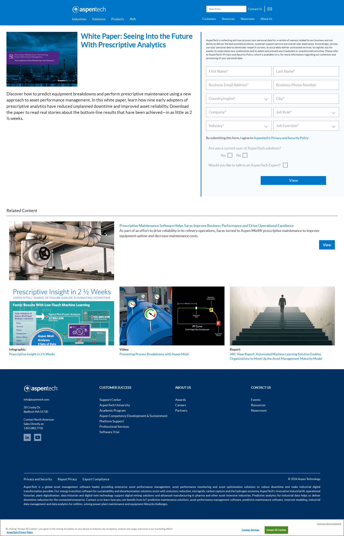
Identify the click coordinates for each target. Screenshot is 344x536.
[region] (172, 527)
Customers (209, 18)
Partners (181, 410)
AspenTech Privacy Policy (20, 532)
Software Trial (109, 432)
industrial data (291, 495)
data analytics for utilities (67, 504)
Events (256, 400)
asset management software (72, 486)
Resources (228, 18)
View (327, 245)
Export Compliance (96, 479)
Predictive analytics (264, 495)
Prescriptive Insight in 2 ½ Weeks (32, 354)
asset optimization (231, 486)
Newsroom (247, 18)
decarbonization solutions (136, 491)
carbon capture (215, 491)
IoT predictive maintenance (159, 499)
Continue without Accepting (329, 524)
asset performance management (149, 486)
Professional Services (114, 426)
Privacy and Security (38, 479)
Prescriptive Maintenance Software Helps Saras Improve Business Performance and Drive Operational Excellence (207, 226)
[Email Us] (270, 8)
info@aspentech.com (36, 399)
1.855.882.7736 (33, 428)
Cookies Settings (250, 530)
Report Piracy (67, 479)
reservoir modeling (295, 499)
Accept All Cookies (276, 530)
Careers (180, 405)
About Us (266, 18)
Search (242, 9)
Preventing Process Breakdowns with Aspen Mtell (154, 354)
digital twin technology (99, 495)
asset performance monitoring (191, 486)
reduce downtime (272, 486)
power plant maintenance (108, 504)
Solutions (99, 19)
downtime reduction (36, 499)
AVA (133, 19)
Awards (180, 400)
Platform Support (111, 421)
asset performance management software (215, 499)
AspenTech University (114, 405)
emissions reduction (178, 491)
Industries (79, 19)
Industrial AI (297, 491)
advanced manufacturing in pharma (183, 495)
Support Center (110, 400)
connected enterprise (72, 499)
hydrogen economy (247, 491)
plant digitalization (48, 495)
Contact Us (255, 9)
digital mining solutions (139, 495)
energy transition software (76, 491)
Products (117, 19)
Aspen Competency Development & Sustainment (133, 416)
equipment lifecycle (142, 504)
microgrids (198, 491)
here (276, 54)
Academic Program (112, 410)
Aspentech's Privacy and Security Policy (281, 138)
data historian (69, 495)
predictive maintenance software (262, 499)
